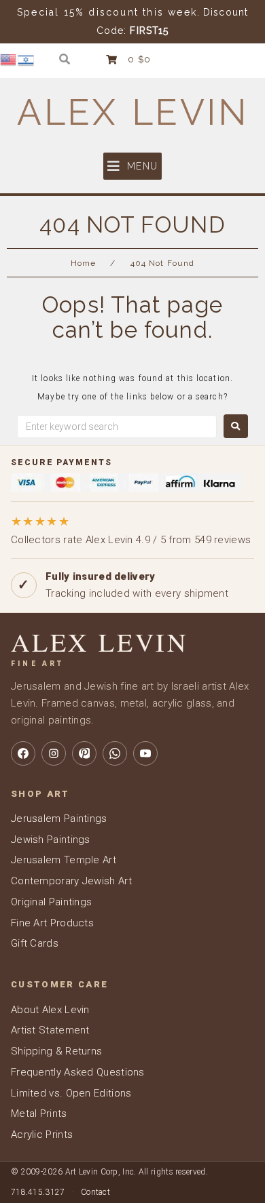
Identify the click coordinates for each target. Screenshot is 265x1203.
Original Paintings (51, 902)
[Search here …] (64, 59)
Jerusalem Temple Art (63, 860)
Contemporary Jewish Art (71, 881)
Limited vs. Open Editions (71, 1093)
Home (83, 263)
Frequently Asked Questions (78, 1072)
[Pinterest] (84, 753)
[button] (132, 166)
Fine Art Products (52, 923)
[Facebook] (23, 753)
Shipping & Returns (56, 1051)
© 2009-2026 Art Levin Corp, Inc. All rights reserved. (109, 1172)
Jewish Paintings (50, 839)
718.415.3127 (38, 1192)
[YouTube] (145, 753)
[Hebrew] (26, 59)
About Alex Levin (50, 1010)
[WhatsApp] (115, 753)
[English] (9, 59)
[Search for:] (117, 426)
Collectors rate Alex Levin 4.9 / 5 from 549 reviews (131, 530)
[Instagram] (53, 753)
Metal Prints (39, 1113)
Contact (95, 1192)
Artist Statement (50, 1030)
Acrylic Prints (42, 1134)
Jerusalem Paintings (59, 818)
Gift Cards (34, 943)
